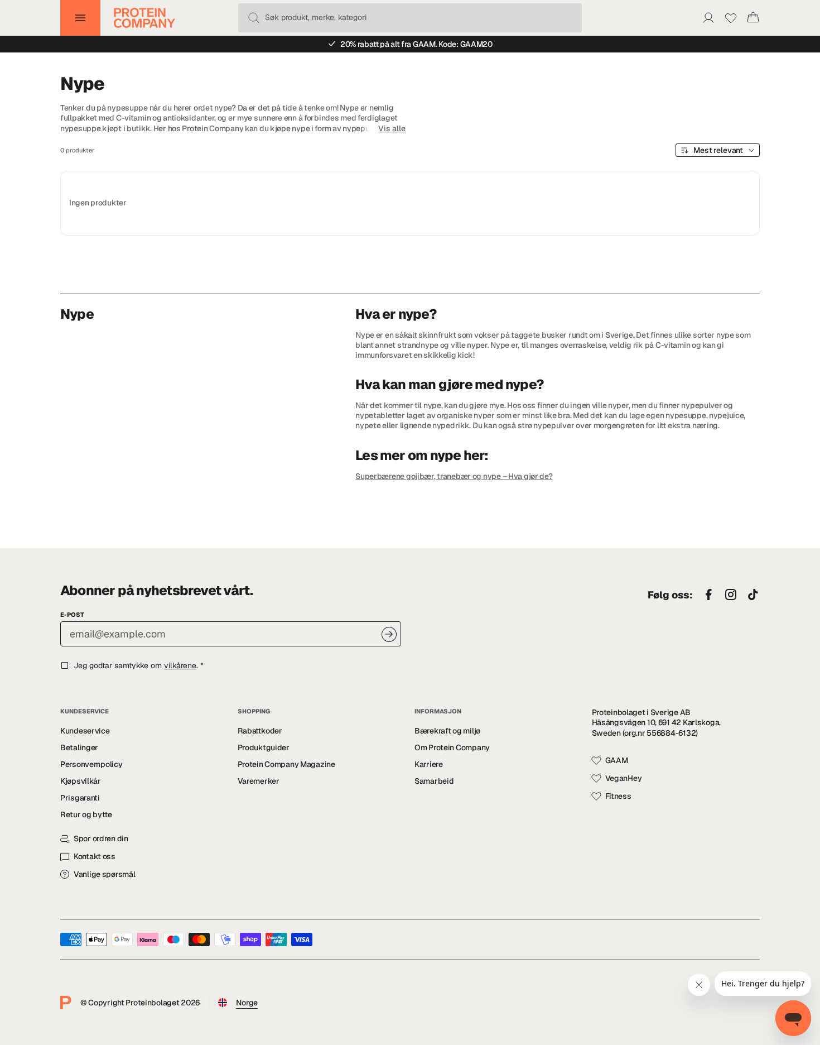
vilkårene (180, 665)
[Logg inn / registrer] (708, 18)
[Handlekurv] (753, 18)
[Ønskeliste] (730, 18)
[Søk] (254, 18)
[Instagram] (730, 595)
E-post (72, 615)
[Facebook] (708, 595)
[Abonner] (389, 634)
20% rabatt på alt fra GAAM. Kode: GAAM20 (416, 44)
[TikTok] (753, 595)
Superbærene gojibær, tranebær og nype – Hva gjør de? (453, 476)
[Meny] (80, 18)
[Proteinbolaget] (144, 18)
